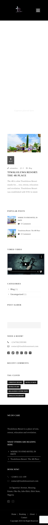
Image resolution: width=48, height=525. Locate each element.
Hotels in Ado (14, 386)
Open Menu (38, 10)
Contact (24, 517)
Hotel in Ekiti (30, 382)
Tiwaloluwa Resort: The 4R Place (29, 230)
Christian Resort (15, 382)
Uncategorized (16, 294)
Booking (22, 514)
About (32, 514)
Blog (30, 168)
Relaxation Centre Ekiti (18, 391)
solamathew (14, 168)
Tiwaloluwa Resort (16, 395)
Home (13, 514)
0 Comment (26, 224)
